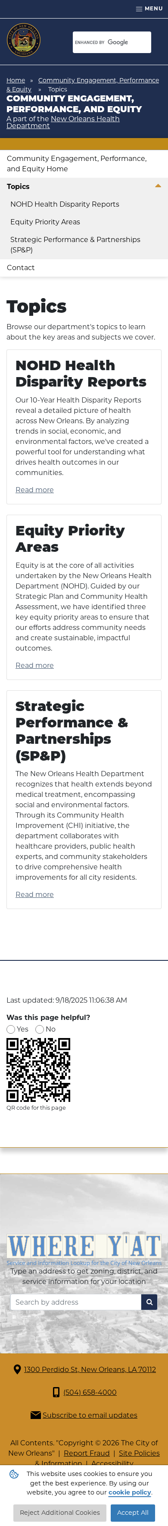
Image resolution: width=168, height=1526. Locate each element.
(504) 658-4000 (90, 1392)
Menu (153, 8)
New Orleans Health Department (63, 122)
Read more (35, 490)
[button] (158, 187)
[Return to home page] (23, 40)
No (51, 1029)
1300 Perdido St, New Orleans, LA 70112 (90, 1370)
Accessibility (112, 1464)
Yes (22, 1029)
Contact (21, 268)
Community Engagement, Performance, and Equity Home (76, 163)
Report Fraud (87, 1453)
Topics (18, 186)
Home (15, 80)
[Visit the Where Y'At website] (84, 1250)
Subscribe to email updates (90, 1415)
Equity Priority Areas (45, 222)
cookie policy (130, 1492)
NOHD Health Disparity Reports (64, 204)
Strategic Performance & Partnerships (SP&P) (75, 245)
